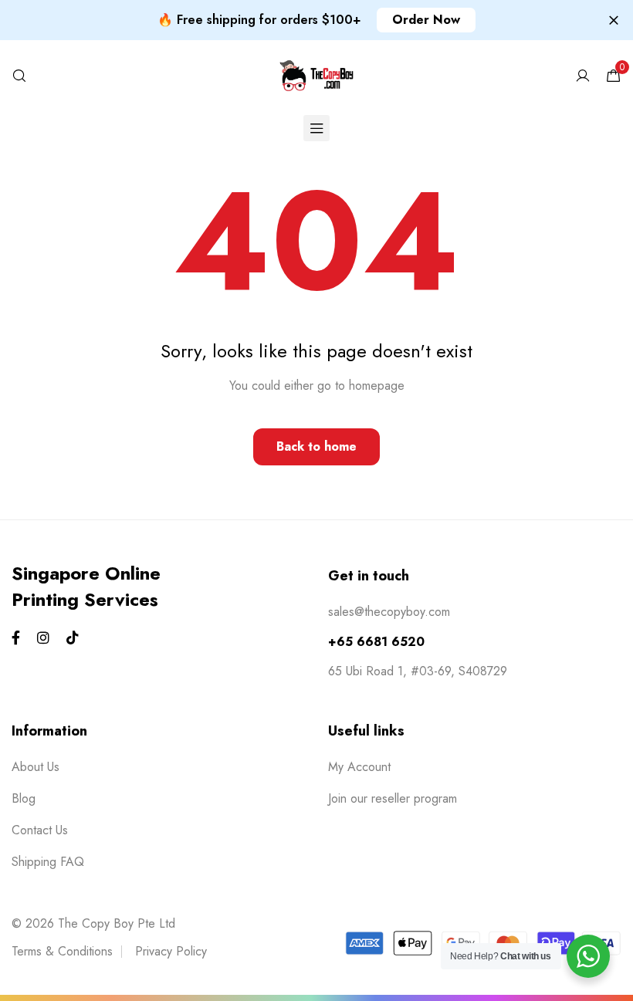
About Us (35, 767)
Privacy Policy (171, 951)
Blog (24, 798)
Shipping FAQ (48, 862)
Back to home (316, 446)
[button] (426, 20)
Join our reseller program (392, 798)
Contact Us (40, 830)
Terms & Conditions (62, 951)
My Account (359, 767)
